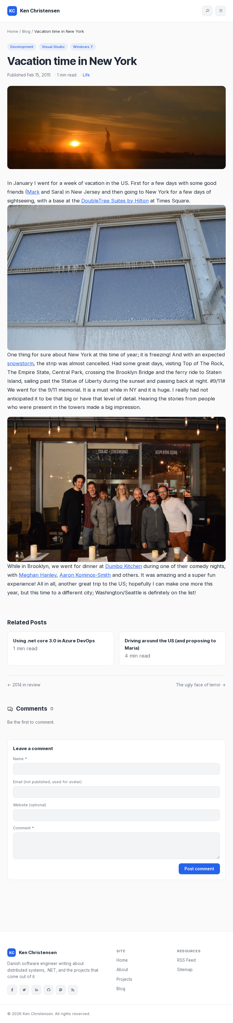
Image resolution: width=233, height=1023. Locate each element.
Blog (26, 31)
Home (12, 31)
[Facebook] (12, 990)
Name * (20, 758)
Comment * (23, 828)
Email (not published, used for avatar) (47, 782)
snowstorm (20, 363)
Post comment (199, 868)
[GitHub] (48, 990)
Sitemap (185, 969)
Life (86, 75)
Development (21, 47)
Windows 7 (83, 47)
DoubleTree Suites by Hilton (115, 201)
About (122, 969)
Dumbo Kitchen (123, 566)
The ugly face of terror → (201, 684)
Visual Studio (53, 47)
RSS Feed (186, 960)
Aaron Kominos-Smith (85, 575)
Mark (33, 192)
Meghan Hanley (37, 575)
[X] (24, 990)
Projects (124, 979)
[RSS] (73, 990)
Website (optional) (29, 805)
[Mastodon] (61, 990)
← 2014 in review (23, 684)
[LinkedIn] (36, 990)
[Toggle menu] (220, 11)
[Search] (207, 11)
